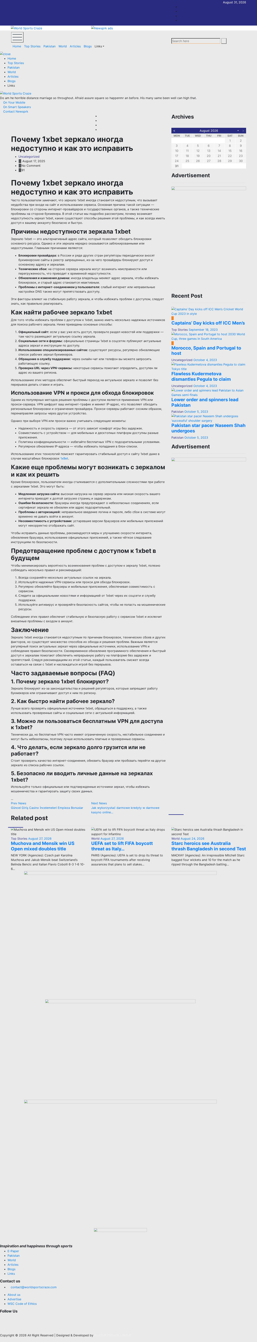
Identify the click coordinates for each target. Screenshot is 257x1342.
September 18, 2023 (203, 330)
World (63, 46)
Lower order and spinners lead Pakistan (204, 402)
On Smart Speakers (16, 107)
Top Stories (32, 46)
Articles (75, 46)
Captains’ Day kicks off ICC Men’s (208, 323)
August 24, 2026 (192, 838)
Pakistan (49, 46)
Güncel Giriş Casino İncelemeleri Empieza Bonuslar (47, 805)
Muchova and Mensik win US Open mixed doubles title (43, 846)
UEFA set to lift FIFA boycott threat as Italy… (122, 846)
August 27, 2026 (39, 838)
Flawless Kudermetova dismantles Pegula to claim (201, 376)
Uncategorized (29, 156)
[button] (120, 1317)
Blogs (88, 46)
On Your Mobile (13, 102)
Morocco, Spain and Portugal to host (206, 350)
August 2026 (209, 130)
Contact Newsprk (15, 111)
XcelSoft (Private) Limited (112, 1335)
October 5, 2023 (196, 411)
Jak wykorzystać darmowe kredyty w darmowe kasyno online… (125, 807)
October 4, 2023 (205, 360)
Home (17, 46)
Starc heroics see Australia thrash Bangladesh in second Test (208, 846)
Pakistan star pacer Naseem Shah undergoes (208, 428)
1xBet (64, 458)
